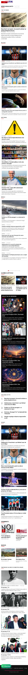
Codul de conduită (18, 668)
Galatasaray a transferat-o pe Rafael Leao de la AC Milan (14, 403)
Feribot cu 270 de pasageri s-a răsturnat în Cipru (13, 408)
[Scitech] (16, 270)
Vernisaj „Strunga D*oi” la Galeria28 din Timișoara (15, 412)
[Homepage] (8, 270)
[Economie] (12, 270)
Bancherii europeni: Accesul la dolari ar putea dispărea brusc (15, 399)
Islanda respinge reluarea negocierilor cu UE (15, 417)
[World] (11, 270)
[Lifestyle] (15, 270)
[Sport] (18, 270)
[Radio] (19, 270)
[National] (9, 270)
